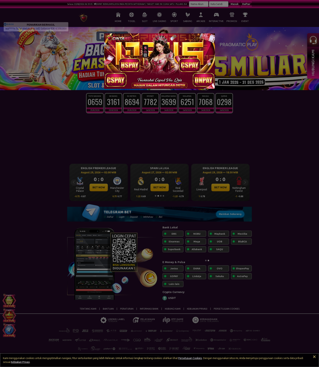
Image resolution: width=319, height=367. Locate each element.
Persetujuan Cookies (190, 358)
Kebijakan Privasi (20, 362)
